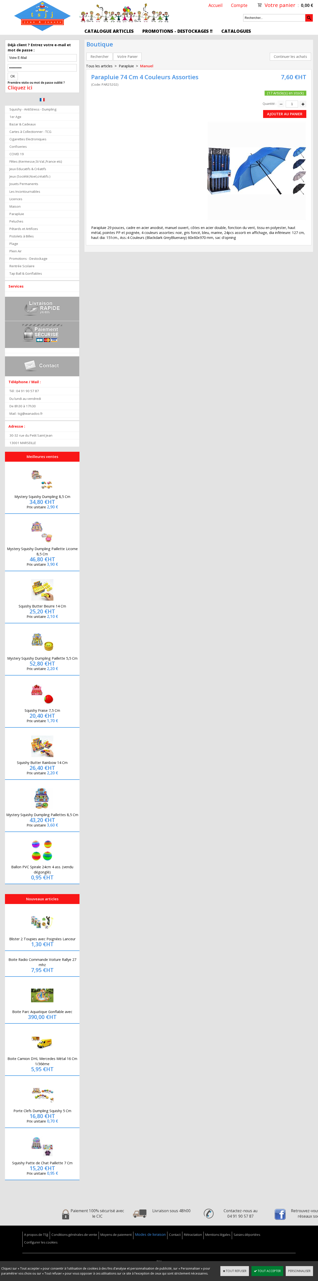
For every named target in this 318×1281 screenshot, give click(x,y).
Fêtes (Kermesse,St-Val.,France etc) (35, 161)
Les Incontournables (24, 191)
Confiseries (18, 146)
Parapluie (16, 214)
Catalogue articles (109, 31)
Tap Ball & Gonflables (25, 273)
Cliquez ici (20, 87)
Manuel (146, 66)
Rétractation (193, 1234)
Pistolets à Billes (21, 236)
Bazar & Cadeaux (22, 124)
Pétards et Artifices (23, 228)
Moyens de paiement (116, 1234)
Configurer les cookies (40, 1242)
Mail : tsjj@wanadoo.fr (26, 413)
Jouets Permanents (23, 184)
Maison (15, 206)
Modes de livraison (150, 1234)
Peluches (16, 221)
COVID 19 (16, 154)
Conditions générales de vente (74, 1234)
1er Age (15, 116)
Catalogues (236, 31)
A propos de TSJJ (36, 1234)
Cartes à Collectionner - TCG (30, 131)
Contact (175, 1234)
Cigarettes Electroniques (27, 139)
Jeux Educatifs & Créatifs (27, 169)
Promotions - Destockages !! (177, 31)
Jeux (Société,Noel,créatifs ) (29, 176)
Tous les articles (99, 66)
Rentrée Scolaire (22, 266)
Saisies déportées (247, 1234)
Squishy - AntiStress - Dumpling (32, 109)
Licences (15, 199)
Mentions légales (217, 1234)
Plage (13, 243)
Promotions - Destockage (28, 258)
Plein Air (15, 251)
